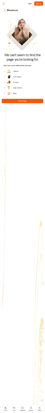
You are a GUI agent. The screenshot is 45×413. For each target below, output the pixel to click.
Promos (16, 82)
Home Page (22, 101)
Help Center (17, 88)
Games (15, 71)
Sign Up (38, 4)
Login (30, 4)
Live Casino (17, 77)
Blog (14, 93)
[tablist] (22, 409)
